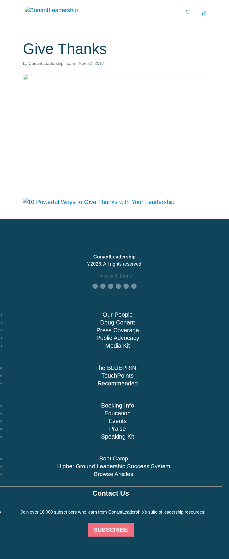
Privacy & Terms (115, 275)
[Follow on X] (103, 286)
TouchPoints (117, 375)
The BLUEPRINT (117, 368)
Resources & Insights (110, 449)
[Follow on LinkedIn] (110, 286)
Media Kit (117, 345)
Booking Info (117, 405)
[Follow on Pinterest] (134, 286)
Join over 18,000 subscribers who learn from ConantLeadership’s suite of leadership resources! (113, 511)
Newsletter (110, 503)
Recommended (118, 383)
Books (114, 358)
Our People (118, 314)
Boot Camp (113, 458)
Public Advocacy (117, 338)
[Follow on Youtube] (118, 286)
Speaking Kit (117, 436)
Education (117, 413)
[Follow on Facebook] (95, 286)
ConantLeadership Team (52, 63)
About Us (115, 305)
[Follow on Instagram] (126, 286)
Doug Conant (117, 322)
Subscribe (111, 529)
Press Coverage (117, 330)
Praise (117, 428)
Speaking (114, 396)
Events (118, 421)
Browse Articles (113, 474)
